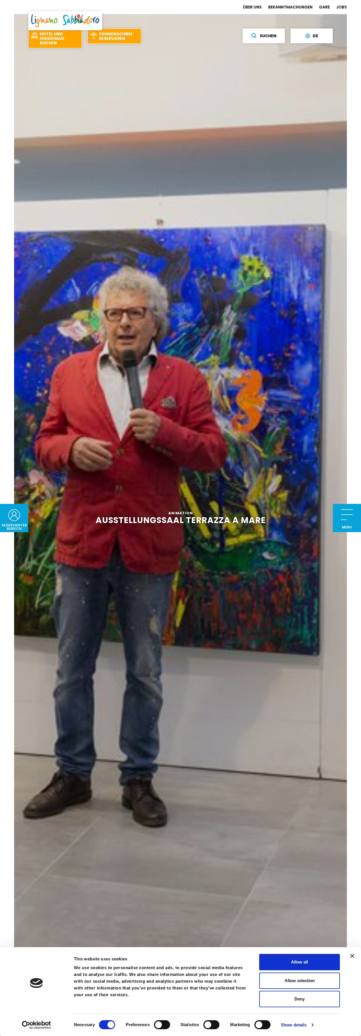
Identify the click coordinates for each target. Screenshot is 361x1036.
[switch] (162, 1024)
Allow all (299, 962)
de (315, 36)
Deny (299, 999)
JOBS (341, 7)
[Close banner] (352, 956)
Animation (180, 513)
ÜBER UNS (252, 7)
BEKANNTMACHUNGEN (290, 7)
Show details (294, 1024)
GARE (324, 7)
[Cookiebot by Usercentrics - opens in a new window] (36, 1025)
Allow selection (300, 980)
